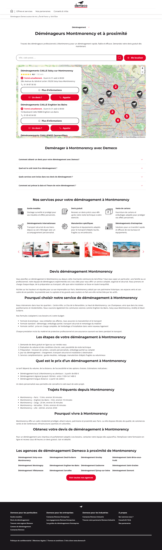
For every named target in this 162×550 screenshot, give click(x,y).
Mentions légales (39, 541)
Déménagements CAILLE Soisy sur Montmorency (47, 70)
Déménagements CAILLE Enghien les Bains (44, 104)
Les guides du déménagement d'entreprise (62, 523)
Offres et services (24, 11)
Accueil (11, 11)
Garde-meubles (16, 517)
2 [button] (116, 86)
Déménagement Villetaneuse (30, 470)
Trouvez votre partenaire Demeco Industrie (99, 520)
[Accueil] (81, 4)
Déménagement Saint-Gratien (125, 465)
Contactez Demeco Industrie (93, 517)
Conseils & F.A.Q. (125, 520)
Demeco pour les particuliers (23, 512)
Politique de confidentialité (20, 541)
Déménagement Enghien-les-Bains (64, 465)
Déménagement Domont (123, 470)
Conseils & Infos (61, 11)
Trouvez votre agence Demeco (21, 523)
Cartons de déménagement (20, 527)
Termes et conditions (56, 541)
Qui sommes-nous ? (126, 517)
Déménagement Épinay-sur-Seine (95, 470)
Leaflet (120, 137)
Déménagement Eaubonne (92, 465)
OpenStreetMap (131, 137)
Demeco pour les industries (95, 512)
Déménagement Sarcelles (61, 470)
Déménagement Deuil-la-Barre (63, 457)
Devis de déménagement (19, 520)
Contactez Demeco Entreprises (57, 517)
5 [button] (127, 116)
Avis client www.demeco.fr (75, 541)
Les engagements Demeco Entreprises (60, 520)
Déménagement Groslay (91, 457)
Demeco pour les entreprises (59, 512)
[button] (86, 91)
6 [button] (118, 120)
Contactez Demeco (17, 530)
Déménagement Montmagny (30, 465)
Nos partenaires (43, 11)
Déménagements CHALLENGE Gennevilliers (44, 135)
